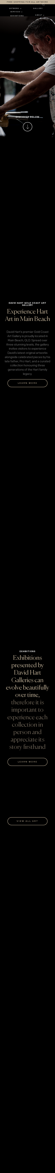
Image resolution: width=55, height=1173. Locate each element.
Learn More (27, 910)
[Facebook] (23, 1134)
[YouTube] (31, 1134)
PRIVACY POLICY (39, 1147)
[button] (25, 4)
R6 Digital (43, 1156)
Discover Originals (27, 564)
